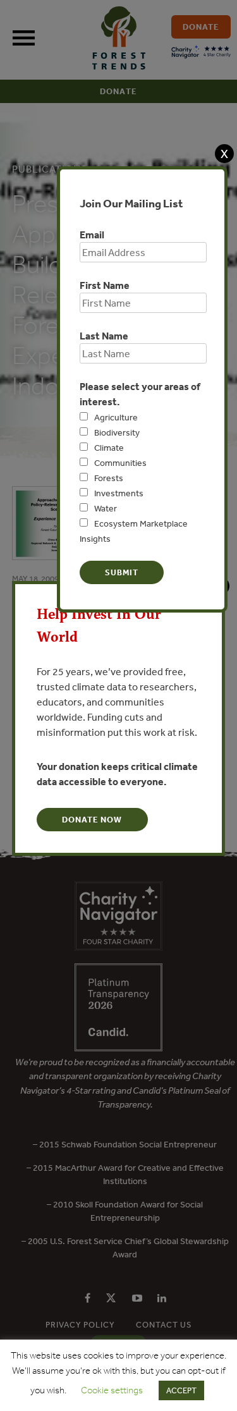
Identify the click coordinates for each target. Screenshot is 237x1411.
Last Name (104, 335)
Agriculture (116, 417)
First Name (105, 285)
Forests (108, 478)
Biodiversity (117, 432)
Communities (120, 462)
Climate (109, 447)
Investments (118, 493)
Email (92, 234)
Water (105, 508)
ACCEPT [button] (181, 1390)
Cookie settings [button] (112, 1390)
